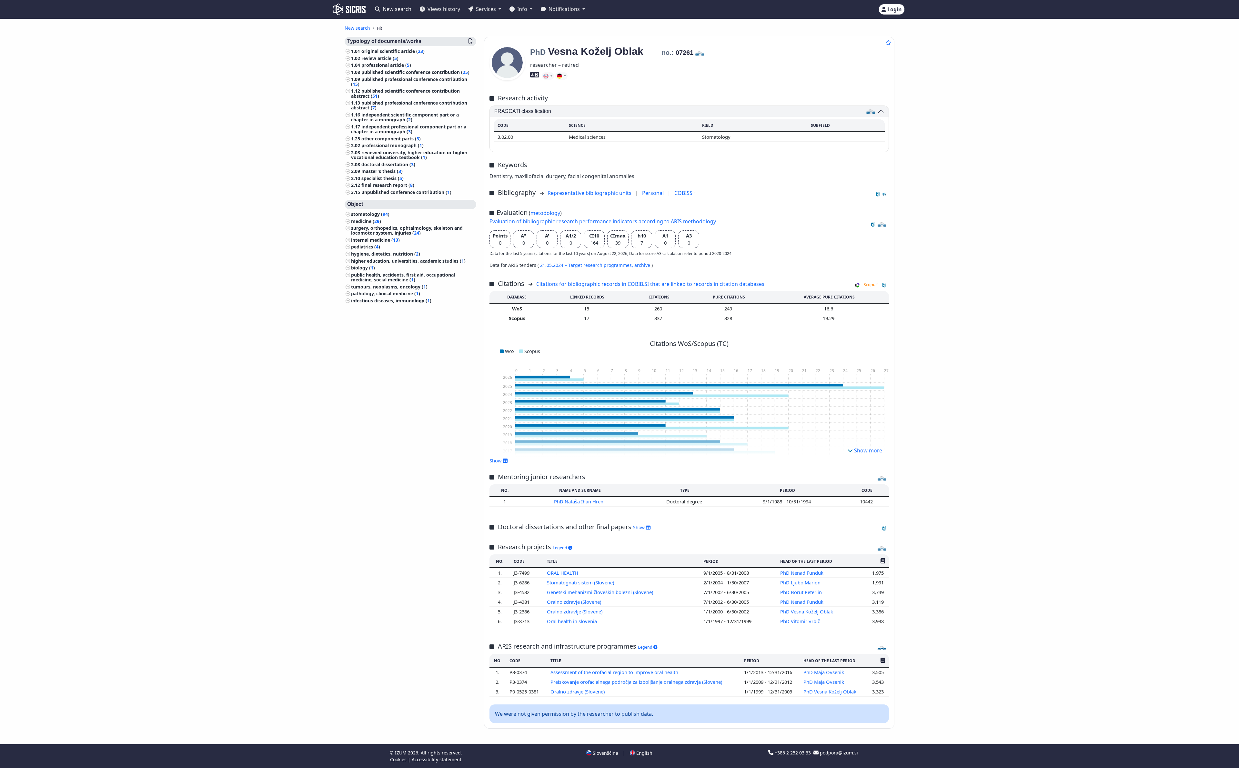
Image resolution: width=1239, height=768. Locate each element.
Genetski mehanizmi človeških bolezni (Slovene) (600, 592)
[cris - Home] (349, 9)
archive (642, 265)
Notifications (564, 9)
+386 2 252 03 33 (792, 753)
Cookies (399, 759)
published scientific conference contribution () (415, 72)
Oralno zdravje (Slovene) (574, 602)
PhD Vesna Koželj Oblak (807, 611)
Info (522, 9)
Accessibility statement (436, 759)
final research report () (387, 185)
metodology (545, 213)
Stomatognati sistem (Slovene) (581, 582)
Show (639, 527)
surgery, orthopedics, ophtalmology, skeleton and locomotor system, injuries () (407, 230)
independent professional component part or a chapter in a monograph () (408, 129)
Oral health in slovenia (572, 621)
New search (396, 9)
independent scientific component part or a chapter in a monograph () (405, 117)
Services (486, 9)
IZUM (401, 753)
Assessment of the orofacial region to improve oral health (615, 672)
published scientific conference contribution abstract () (405, 93)
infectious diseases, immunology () (391, 301)
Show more (867, 450)
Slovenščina (604, 753)
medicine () (366, 221)
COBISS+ (684, 193)
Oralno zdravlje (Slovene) (575, 611)
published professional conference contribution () (409, 81)
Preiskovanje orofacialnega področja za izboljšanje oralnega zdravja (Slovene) (636, 682)
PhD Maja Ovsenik (824, 672)
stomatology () (370, 214)
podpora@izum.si (838, 753)
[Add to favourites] (888, 42)
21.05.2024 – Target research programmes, (587, 265)
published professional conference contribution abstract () (409, 105)
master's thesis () (382, 171)
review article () (379, 58)
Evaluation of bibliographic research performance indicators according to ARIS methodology (602, 221)
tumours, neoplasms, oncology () (389, 287)
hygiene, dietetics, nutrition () (385, 254)
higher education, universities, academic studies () (408, 261)
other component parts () (391, 139)
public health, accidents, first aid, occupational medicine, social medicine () (403, 277)
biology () (363, 268)
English (643, 753)
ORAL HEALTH (563, 573)
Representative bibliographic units (590, 193)
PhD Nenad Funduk (802, 573)
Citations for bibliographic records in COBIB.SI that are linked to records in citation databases (650, 284)
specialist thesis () (382, 178)
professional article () (386, 65)
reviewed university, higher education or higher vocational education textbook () (409, 154)
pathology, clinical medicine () (385, 293)
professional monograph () (392, 145)
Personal (653, 193)
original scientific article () (393, 51)
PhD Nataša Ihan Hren (579, 501)
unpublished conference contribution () (406, 192)
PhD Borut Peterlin (801, 592)
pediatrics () (365, 247)
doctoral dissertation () (388, 164)
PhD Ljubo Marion (801, 582)
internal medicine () (375, 240)
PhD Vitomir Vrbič (800, 621)
